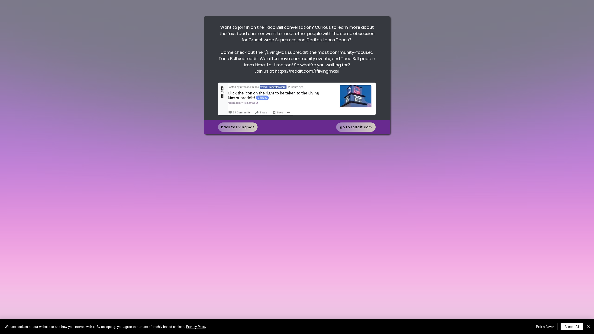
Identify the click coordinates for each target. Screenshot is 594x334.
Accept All (572, 326)
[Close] (588, 326)
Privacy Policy (196, 326)
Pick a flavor (545, 326)
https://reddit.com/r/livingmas (306, 71)
